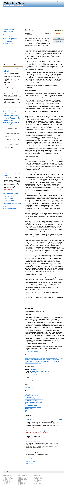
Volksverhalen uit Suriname (10, 113)
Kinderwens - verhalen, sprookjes (33, 412)
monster (43, 358)
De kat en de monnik (12, 99)
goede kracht (55, 359)
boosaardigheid (29, 361)
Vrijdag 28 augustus (38, 480)
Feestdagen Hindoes (22, 483)
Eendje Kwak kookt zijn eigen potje (37, 431)
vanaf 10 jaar (32, 372)
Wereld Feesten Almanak (23, 475)
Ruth (26, 410)
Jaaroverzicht (36, 481)
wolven (27, 358)
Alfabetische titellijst (8, 36)
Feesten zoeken (21, 484)
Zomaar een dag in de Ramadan (11, 118)
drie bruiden (59, 358)
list (40, 358)
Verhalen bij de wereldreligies (13, 139)
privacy (61, 471)
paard (44, 361)
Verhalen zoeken (7, 41)
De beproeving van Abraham (10, 115)
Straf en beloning (7, 206)
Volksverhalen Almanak (8, 475)
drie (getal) (35, 363)
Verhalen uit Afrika (8, 198)
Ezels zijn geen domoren (9, 208)
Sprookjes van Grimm (7, 479)
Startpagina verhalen (8, 29)
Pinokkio (42, 423)
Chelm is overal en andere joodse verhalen (12, 204)
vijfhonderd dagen (51, 358)
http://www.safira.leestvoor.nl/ (32, 351)
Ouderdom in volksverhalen (10, 202)
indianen (49, 361)
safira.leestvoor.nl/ (29, 387)
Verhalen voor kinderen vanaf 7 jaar (34, 399)
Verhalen (7, 5)
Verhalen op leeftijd (8, 40)
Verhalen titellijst (7, 124)
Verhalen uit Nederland (10, 170)
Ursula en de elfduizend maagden (12, 76)
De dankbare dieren (12, 181)
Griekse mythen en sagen (10, 195)
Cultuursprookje (58, 41)
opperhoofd (39, 361)
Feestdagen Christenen (23, 481)
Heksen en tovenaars (8, 196)
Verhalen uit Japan (9, 88)
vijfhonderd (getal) (34, 358)
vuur (35, 361)
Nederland (58, 38)
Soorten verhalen (7, 34)
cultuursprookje (38, 359)
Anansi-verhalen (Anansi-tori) (10, 193)
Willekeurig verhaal (8, 43)
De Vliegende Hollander (9, 120)
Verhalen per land (6, 481)
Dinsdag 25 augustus (38, 477)
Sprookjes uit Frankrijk (10, 65)
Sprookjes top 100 (8, 31)
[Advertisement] (33, 18)
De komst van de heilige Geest (11, 122)
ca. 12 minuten (28, 34)
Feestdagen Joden (22, 482)
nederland (54, 361)
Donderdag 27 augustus (39, 479)
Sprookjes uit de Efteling (37, 453)
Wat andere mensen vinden (42, 445)
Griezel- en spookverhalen (10, 111)
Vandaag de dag (18, 5)
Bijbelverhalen (7, 110)
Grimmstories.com (37, 483)
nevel (43, 359)
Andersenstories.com (38, 484)
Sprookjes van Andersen (8, 478)
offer (40, 363)
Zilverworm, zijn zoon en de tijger (11, 117)
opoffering (48, 359)
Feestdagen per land (22, 479)
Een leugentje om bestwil (37, 437)
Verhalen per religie (7, 482)
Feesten (12, 5)
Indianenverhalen (59, 32)
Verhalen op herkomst (9, 33)
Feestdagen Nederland (23, 477)
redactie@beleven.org (8, 471)
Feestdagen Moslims (22, 480)
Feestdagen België (22, 478)
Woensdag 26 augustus (38, 478)
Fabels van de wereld (8, 200)
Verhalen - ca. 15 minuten (10, 38)
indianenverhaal (29, 359)
